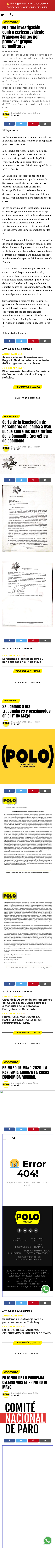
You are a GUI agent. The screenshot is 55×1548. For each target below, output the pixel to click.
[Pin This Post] (33, 124)
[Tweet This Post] (21, 124)
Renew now (13, 7)
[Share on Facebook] (9, 124)
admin (17, 115)
